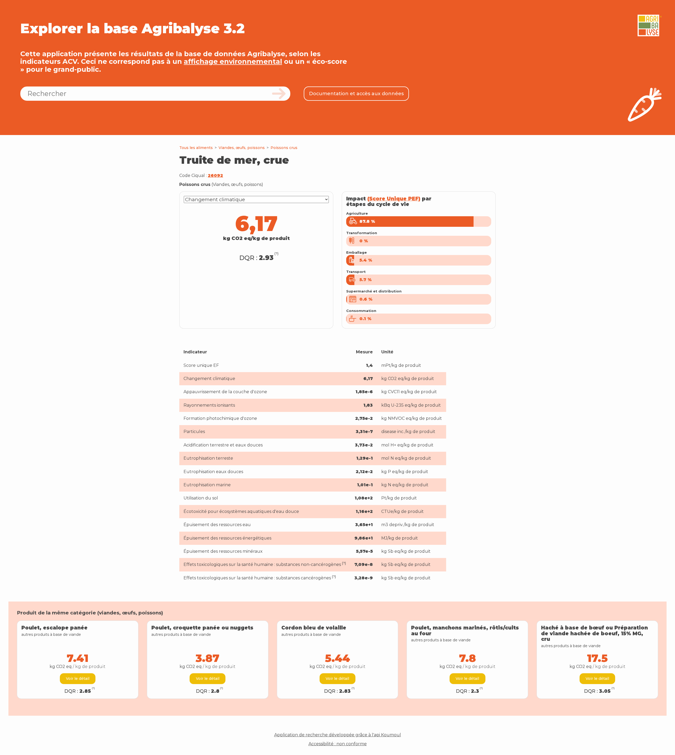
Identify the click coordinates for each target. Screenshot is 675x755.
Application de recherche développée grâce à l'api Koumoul (337, 735)
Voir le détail (77, 678)
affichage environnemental (233, 61)
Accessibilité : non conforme (337, 744)
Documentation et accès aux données (356, 93)
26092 (215, 175)
